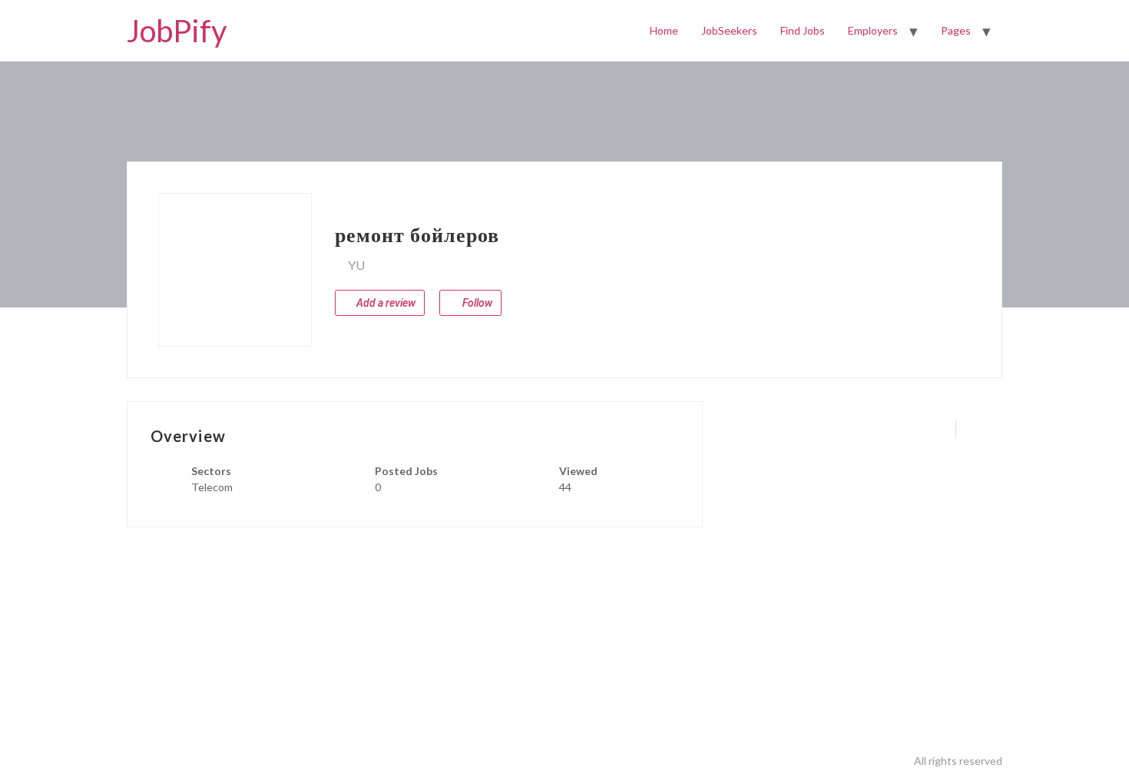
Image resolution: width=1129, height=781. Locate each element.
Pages (956, 30)
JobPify (177, 30)
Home (664, 30)
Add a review (385, 303)
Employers (873, 30)
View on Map (402, 265)
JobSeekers (729, 30)
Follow (476, 303)
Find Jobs (802, 30)
